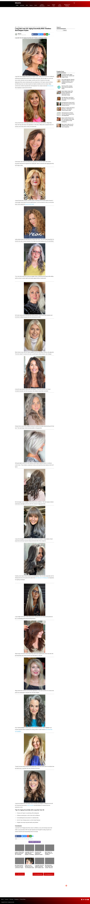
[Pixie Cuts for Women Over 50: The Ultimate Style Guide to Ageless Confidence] (29, 861)
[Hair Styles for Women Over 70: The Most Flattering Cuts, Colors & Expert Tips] (49, 848)
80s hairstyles (50, 85)
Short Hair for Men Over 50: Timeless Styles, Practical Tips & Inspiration (67, 126)
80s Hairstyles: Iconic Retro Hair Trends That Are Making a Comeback (49, 868)
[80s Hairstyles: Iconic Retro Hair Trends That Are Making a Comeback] (49, 861)
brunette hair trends (29, 204)
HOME (17, 5)
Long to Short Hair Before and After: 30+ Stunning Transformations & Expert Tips (19, 854)
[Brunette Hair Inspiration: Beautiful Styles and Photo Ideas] (39, 848)
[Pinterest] (45, 34)
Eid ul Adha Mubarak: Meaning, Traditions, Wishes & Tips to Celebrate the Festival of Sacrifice (68, 81)
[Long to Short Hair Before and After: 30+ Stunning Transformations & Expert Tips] (19, 848)
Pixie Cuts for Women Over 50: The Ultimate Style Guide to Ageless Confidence (29, 868)
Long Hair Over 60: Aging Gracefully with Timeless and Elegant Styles (39, 867)
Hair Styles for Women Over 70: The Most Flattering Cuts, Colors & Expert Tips (49, 855)
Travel (48, 5)
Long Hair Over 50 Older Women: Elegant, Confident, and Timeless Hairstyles (29, 854)
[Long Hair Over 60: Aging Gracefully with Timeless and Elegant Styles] (39, 861)
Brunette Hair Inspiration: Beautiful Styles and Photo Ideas (39, 854)
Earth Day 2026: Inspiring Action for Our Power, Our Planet (67, 87)
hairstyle (31, 838)
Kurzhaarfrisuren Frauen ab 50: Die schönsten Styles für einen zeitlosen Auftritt (19, 868)
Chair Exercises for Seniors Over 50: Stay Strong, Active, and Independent (68, 114)
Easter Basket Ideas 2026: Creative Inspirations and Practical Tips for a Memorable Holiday (67, 93)
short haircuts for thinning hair (41, 577)
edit (26, 838)
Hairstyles (22, 5)
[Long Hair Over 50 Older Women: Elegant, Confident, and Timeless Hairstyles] (29, 848)
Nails (27, 5)
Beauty (31, 5)
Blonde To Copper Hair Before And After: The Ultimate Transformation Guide (68, 109)
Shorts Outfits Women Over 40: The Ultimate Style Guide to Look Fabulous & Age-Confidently (68, 119)
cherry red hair (30, 805)
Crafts (35, 5)
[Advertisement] (45, 895)
